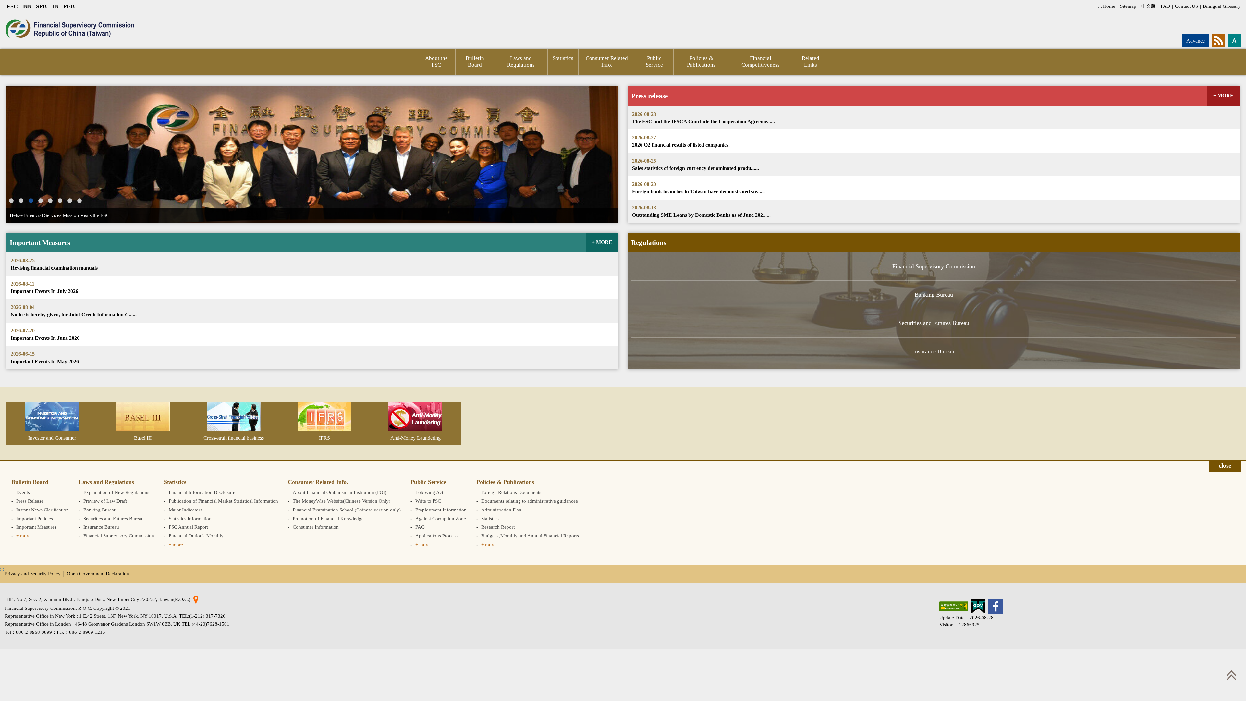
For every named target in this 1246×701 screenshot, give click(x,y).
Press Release (29, 501)
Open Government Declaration (98, 573)
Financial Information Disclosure (202, 492)
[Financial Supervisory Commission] (67, 28)
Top (1231, 675)
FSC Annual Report (188, 527)
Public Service (654, 61)
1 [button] (11, 200)
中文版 (1148, 6)
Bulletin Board (475, 61)
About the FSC (436, 61)
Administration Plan (501, 509)
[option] (312, 154)
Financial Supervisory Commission (933, 266)
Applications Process (436, 535)
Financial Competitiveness (760, 61)
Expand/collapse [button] (1225, 466)
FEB (69, 6)
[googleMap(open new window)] (196, 599)
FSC (12, 6)
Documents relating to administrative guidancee (529, 501)
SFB (41, 6)
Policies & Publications (701, 61)
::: (1100, 6)
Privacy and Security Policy (33, 573)
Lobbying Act (429, 492)
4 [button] (40, 200)
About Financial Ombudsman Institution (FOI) (339, 492)
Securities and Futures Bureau (933, 323)
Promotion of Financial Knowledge (328, 518)
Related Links (810, 61)
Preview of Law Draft (105, 501)
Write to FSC (428, 501)
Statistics (563, 58)
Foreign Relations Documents (511, 492)
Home (1109, 6)
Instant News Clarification (42, 509)
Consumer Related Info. (607, 61)
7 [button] (69, 200)
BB (27, 6)
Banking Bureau (934, 294)
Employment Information (441, 509)
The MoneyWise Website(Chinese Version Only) (341, 501)
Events (23, 492)
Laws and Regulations (521, 61)
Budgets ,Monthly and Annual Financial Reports (530, 535)
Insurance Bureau (933, 351)
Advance (1195, 40)
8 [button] (79, 200)
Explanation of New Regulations (116, 492)
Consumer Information (316, 527)
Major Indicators (185, 509)
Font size (1234, 40)
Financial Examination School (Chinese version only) (347, 509)
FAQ (1165, 6)
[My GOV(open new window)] (978, 606)
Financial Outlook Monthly (196, 535)
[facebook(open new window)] (995, 606)
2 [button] (21, 200)
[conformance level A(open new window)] (953, 606)
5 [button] (50, 200)
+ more (23, 535)
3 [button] (31, 200)
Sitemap (1128, 6)
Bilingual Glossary (1221, 6)
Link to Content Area (21, 16)
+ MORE (1223, 95)
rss (1218, 40)
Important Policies (34, 518)
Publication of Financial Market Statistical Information (223, 501)
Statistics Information (190, 518)
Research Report (498, 527)
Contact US (1186, 6)
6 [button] (60, 200)
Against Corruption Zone (440, 518)
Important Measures (36, 527)
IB (55, 6)
